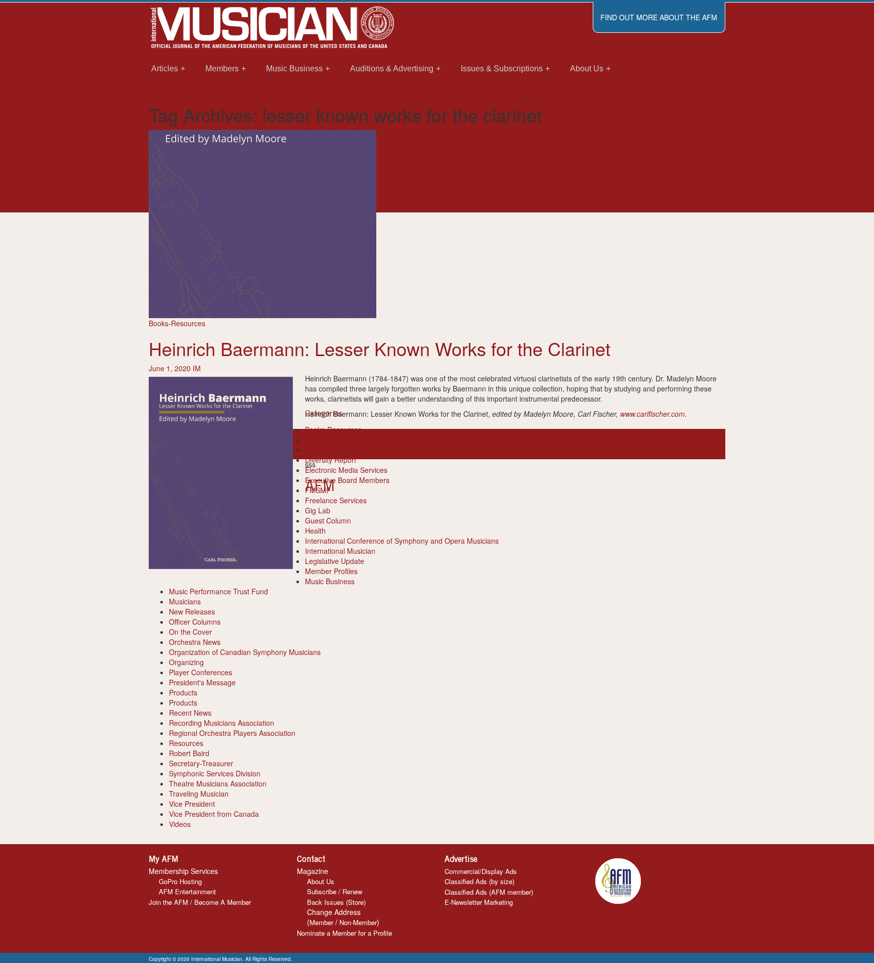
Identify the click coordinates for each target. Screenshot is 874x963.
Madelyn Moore (516, 444)
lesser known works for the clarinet (435, 444)
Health (315, 531)
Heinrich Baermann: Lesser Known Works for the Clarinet (379, 348)
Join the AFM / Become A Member (200, 902)
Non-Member (358, 922)
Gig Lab (317, 510)
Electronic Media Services (346, 470)
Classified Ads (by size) (479, 881)
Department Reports (337, 450)
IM (197, 368)
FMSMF (318, 490)
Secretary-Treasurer (201, 763)
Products (183, 692)
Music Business (330, 581)
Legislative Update (334, 561)
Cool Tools (322, 439)
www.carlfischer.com (652, 414)
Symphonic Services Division (214, 773)
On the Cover (190, 632)
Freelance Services (336, 500)
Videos (180, 824)
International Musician (340, 551)
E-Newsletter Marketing (479, 902)
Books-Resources (177, 323)
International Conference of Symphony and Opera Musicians (402, 541)
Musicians (185, 601)
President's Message (202, 682)
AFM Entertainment (187, 891)
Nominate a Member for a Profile (344, 933)
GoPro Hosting (180, 881)
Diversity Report (330, 460)
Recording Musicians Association (221, 723)
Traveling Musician (199, 794)
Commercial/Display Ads (481, 871)
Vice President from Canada (214, 814)
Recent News (190, 713)
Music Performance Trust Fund (218, 591)
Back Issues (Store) (336, 902)
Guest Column (328, 520)
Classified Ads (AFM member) (489, 892)
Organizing (186, 662)
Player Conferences (200, 672)
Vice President (192, 804)
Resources (186, 743)
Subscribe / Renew (334, 891)
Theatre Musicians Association (218, 783)
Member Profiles (331, 571)
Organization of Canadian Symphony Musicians (245, 652)
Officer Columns (195, 622)
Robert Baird (189, 753)
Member (321, 922)
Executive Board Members (347, 480)
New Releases (192, 611)
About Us (320, 881)
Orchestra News (195, 642)
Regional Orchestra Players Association (232, 733)
